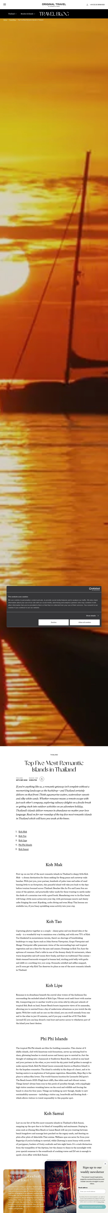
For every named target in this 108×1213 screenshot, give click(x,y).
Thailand (54, 755)
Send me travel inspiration (92, 1207)
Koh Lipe (23, 840)
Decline (53, 622)
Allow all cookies (84, 622)
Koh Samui (24, 849)
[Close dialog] (105, 1164)
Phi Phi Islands (25, 844)
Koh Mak (23, 831)
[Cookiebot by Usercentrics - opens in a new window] (90, 589)
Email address (83, 1187)
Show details (91, 616)
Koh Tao (22, 836)
